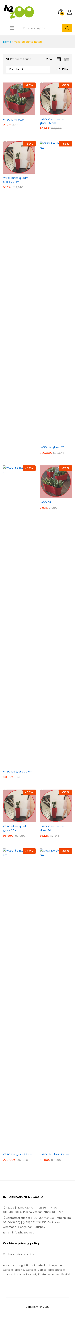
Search (67, 28)
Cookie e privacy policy (18, 1254)
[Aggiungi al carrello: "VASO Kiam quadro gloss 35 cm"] (51, 112)
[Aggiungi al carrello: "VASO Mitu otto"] (14, 112)
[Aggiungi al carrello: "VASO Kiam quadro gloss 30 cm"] (14, 171)
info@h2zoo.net (23, 1232)
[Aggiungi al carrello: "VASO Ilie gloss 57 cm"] (51, 440)
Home (7, 41)
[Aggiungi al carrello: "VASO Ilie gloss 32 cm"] (14, 764)
